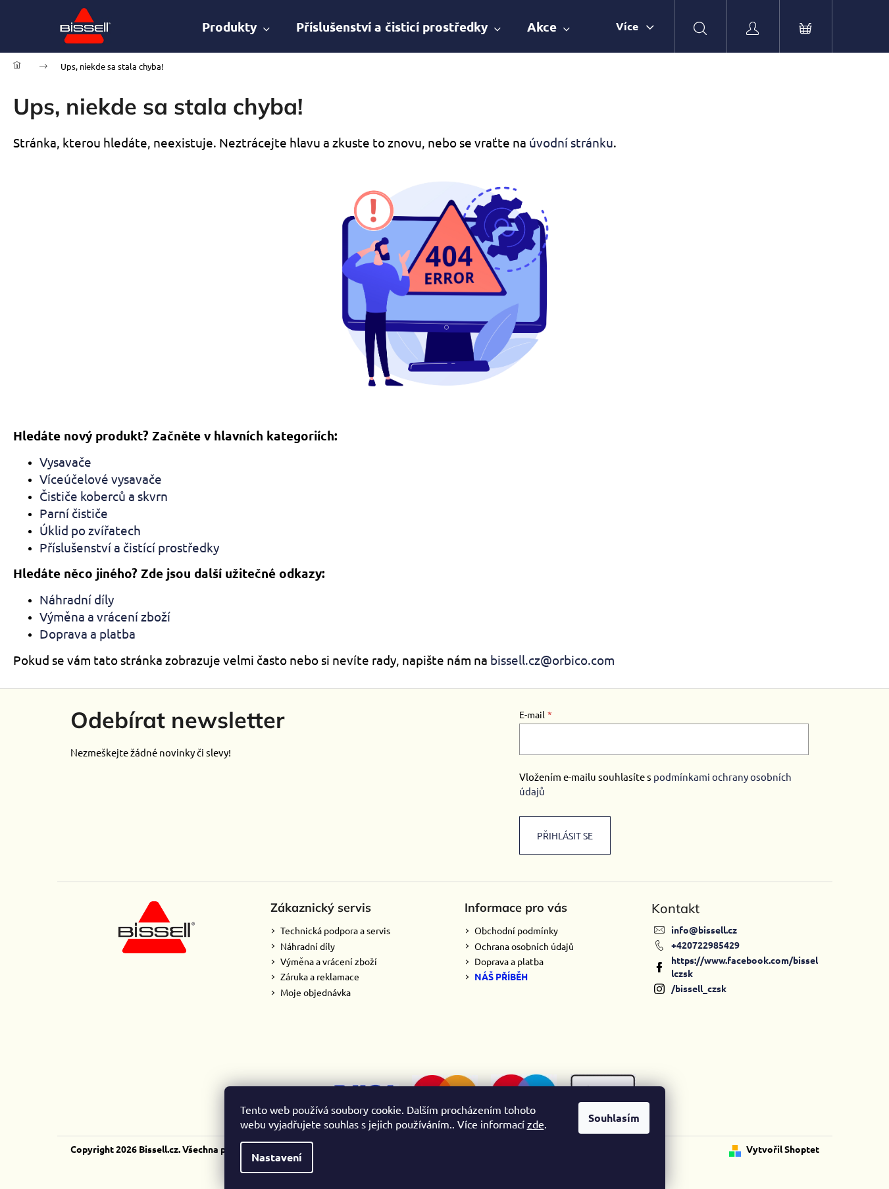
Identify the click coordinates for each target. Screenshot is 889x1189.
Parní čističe (73, 513)
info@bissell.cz (704, 930)
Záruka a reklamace (319, 976)
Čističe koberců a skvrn (103, 496)
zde (535, 1123)
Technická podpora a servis (335, 930)
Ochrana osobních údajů (524, 946)
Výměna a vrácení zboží (104, 616)
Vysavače (65, 461)
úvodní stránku (571, 142)
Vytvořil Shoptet (782, 1149)
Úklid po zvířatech (90, 530)
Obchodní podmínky (516, 930)
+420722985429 (705, 945)
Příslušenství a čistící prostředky (129, 547)
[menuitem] (236, 26)
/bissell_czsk (698, 988)
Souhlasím (614, 1117)
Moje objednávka (315, 992)
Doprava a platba (87, 633)
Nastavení (276, 1157)
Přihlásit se (565, 835)
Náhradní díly (76, 599)
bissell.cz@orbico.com (552, 660)
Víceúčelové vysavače (100, 479)
